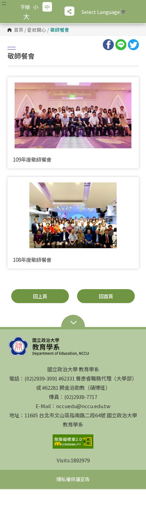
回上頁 (40, 296)
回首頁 (106, 296)
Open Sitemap (73, 323)
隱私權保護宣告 (73, 479)
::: (4, 2)
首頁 (18, 30)
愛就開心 (36, 30)
